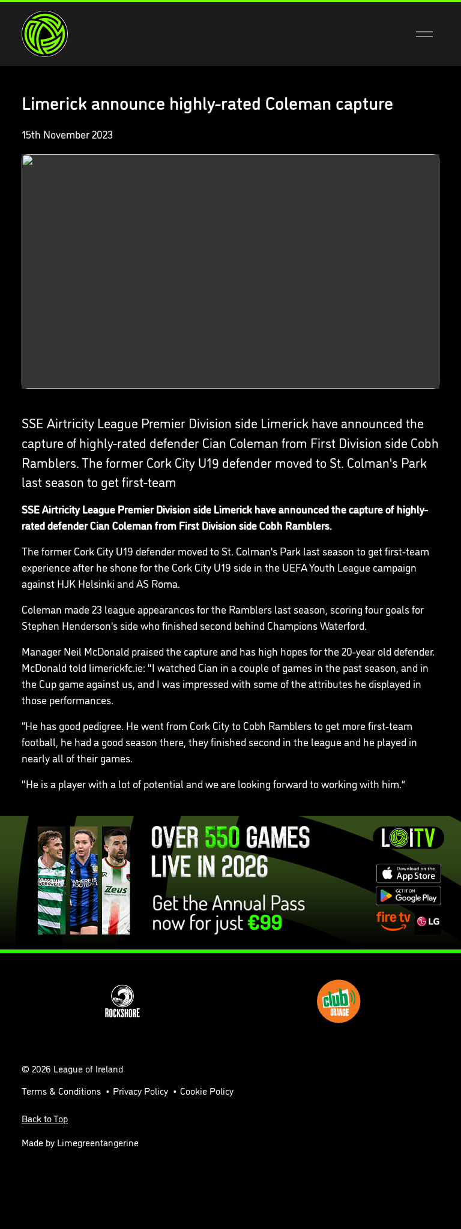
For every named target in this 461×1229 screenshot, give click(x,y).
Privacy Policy (140, 1090)
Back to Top (45, 1118)
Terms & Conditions (61, 1090)
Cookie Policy (207, 1090)
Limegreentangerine (98, 1142)
